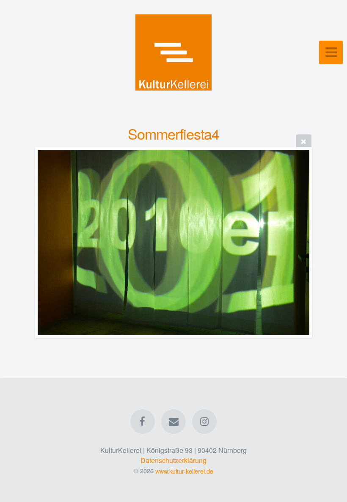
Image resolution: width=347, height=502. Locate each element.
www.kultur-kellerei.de (184, 470)
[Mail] (173, 421)
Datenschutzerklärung (173, 460)
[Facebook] (142, 421)
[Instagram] (205, 421)
